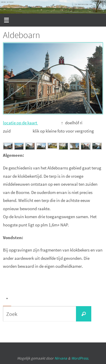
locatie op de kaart (20, 122)
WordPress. (80, 358)
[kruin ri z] (64, 148)
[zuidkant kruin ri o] (52, 147)
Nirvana (60, 358)
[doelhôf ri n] (19, 148)
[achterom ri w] (97, 148)
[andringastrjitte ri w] (30, 148)
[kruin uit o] (41, 148)
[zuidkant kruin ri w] (74, 148)
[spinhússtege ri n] (86, 148)
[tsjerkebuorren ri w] (8, 148)
